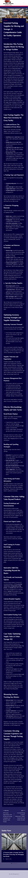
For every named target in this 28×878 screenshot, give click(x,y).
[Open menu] (23, 3)
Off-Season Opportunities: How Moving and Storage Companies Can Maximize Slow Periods (7, 816)
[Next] (24, 848)
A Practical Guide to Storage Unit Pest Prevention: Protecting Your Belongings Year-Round (13, 854)
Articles (5, 20)
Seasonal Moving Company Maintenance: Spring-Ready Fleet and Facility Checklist (20, 815)
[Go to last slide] (4, 848)
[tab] (11, 863)
